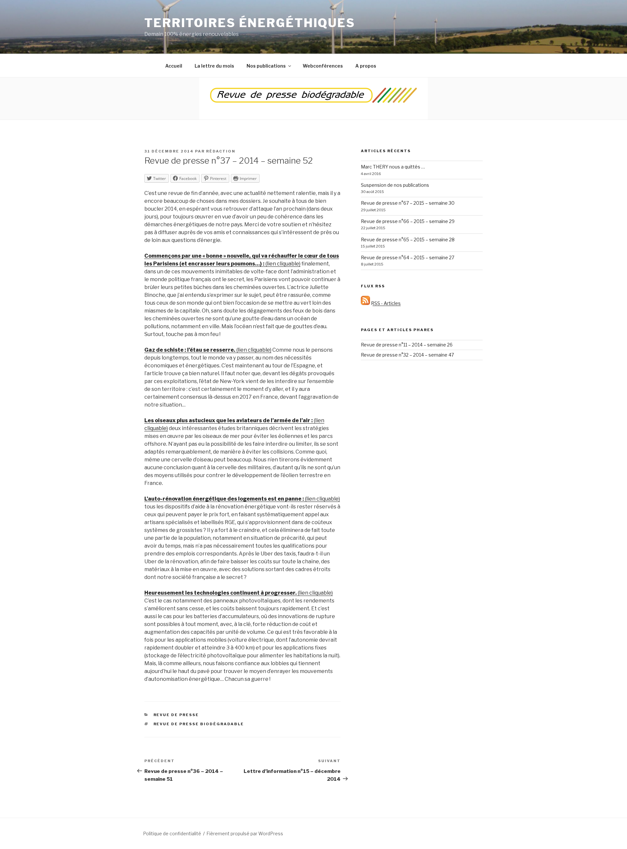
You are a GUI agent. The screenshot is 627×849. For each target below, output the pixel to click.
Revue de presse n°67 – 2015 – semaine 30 (408, 203)
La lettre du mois (214, 66)
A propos (365, 66)
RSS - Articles (385, 303)
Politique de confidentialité (172, 833)
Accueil (173, 66)
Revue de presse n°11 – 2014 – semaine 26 (407, 344)
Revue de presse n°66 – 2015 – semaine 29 (408, 221)
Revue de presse (176, 715)
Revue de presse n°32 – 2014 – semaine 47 (407, 355)
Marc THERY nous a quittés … (393, 166)
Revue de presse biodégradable (198, 724)
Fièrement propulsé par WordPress (244, 833)
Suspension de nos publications (395, 185)
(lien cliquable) (207, 350)
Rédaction (220, 151)
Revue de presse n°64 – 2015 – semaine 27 (407, 257)
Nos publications (266, 66)
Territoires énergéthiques (249, 23)
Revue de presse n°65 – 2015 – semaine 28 (408, 239)
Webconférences (323, 66)
